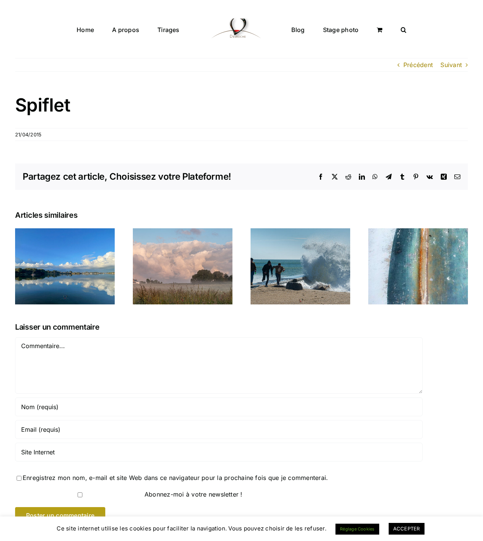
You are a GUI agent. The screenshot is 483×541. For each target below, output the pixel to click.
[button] (368, 29)
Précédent (418, 65)
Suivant (451, 65)
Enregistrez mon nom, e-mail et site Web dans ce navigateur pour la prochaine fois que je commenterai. (175, 477)
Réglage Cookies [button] (357, 529)
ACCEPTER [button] (406, 529)
